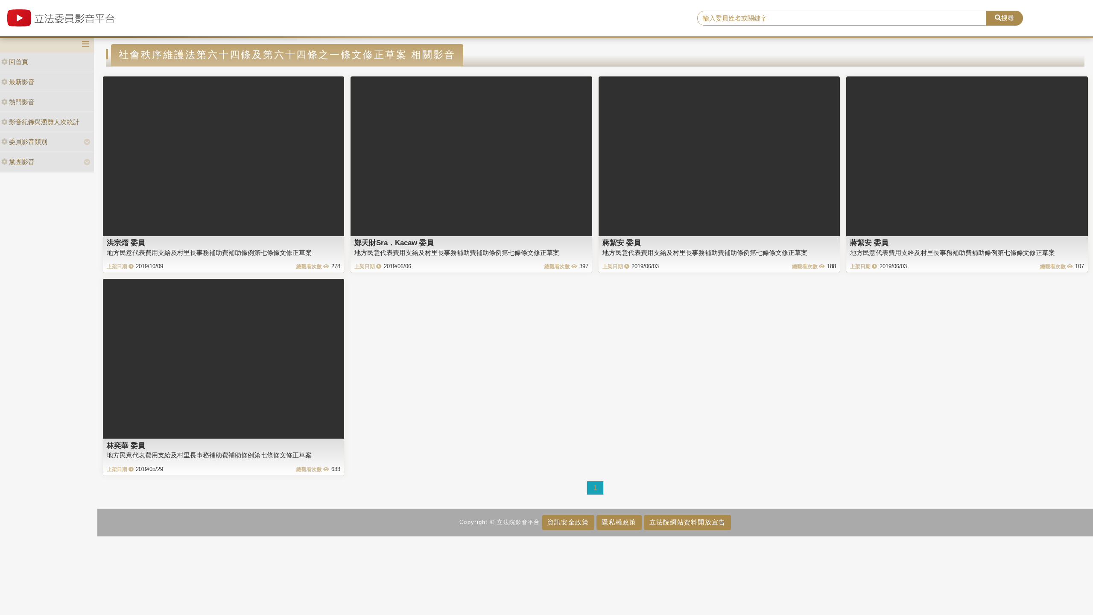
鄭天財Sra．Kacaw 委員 (394, 242)
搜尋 (1007, 17)
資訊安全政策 (568, 522)
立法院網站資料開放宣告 (687, 522)
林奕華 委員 (126, 445)
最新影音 (22, 81)
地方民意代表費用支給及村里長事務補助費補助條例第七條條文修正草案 (209, 252)
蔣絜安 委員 (621, 242)
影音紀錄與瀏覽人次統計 (44, 122)
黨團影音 (22, 161)
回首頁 (18, 61)
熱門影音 (22, 101)
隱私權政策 (619, 522)
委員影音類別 (28, 141)
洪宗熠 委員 (126, 242)
